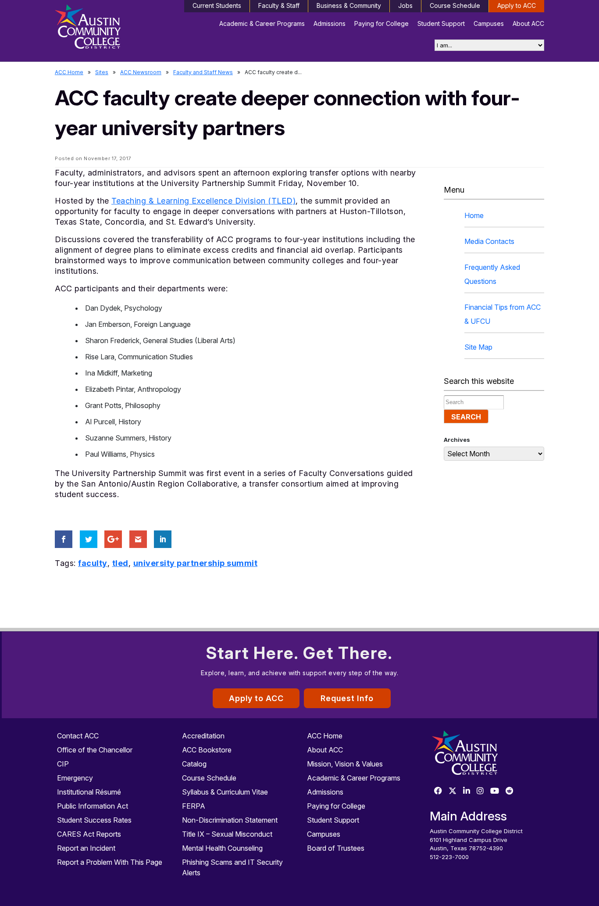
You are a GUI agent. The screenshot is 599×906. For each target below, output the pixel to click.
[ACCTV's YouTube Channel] (494, 791)
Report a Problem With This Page (109, 862)
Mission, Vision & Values (345, 763)
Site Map (478, 347)
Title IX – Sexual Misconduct (227, 834)
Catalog (194, 763)
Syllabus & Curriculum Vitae (225, 792)
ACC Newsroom (140, 72)
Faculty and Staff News (203, 72)
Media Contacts (489, 241)
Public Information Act (92, 806)
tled (120, 563)
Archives (457, 439)
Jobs (405, 5)
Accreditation (203, 735)
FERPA (193, 806)
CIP (63, 763)
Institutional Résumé (89, 792)
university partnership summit (195, 563)
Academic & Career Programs (262, 23)
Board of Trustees (335, 848)
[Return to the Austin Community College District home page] (112, 28)
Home (474, 215)
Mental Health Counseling (222, 848)
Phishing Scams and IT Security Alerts (232, 867)
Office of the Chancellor (94, 749)
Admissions (330, 23)
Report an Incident (86, 848)
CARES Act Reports (89, 834)
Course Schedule (455, 5)
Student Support (441, 23)
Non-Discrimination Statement (230, 820)
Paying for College (381, 23)
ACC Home (69, 72)
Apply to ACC (516, 5)
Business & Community (349, 5)
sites (101, 72)
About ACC (528, 23)
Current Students (217, 5)
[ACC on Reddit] (509, 791)
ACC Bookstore (207, 749)
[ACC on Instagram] (480, 791)
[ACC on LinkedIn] (466, 791)
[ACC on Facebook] (438, 791)
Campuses (489, 23)
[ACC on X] (452, 791)
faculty (92, 563)
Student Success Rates (94, 820)
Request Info (347, 698)
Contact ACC (78, 735)
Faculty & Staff (279, 5)
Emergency (75, 778)
